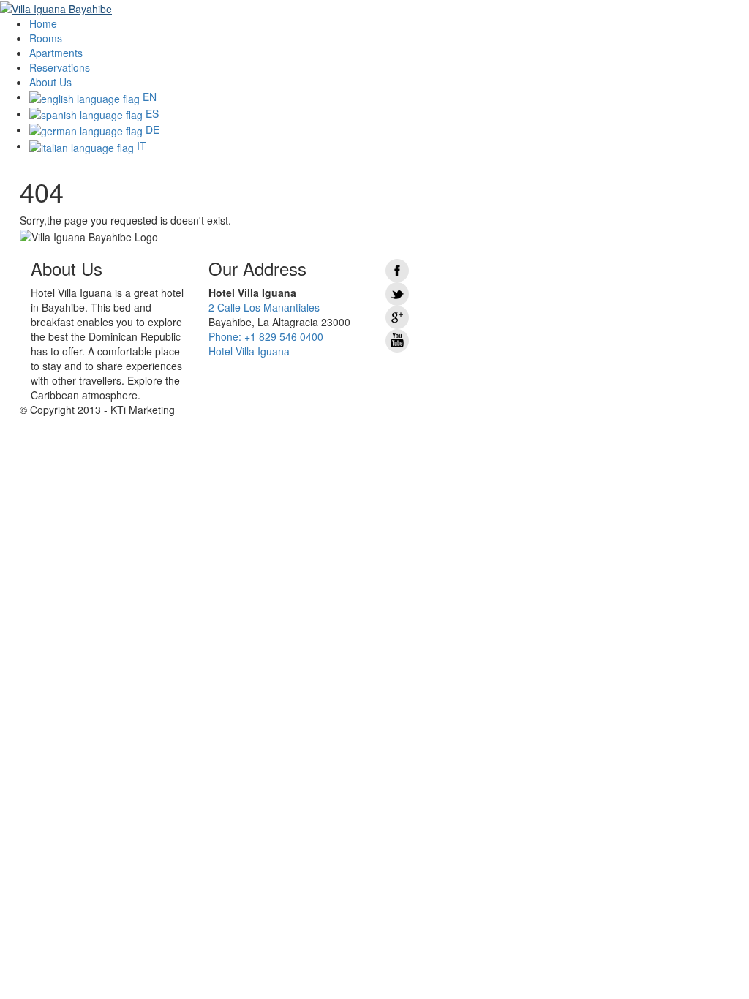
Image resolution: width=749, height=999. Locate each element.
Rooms (45, 38)
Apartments (56, 52)
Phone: (265, 336)
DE (151, 129)
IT (140, 145)
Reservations (59, 67)
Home (43, 23)
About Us (50, 82)
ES (151, 113)
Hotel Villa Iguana (249, 351)
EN (148, 96)
